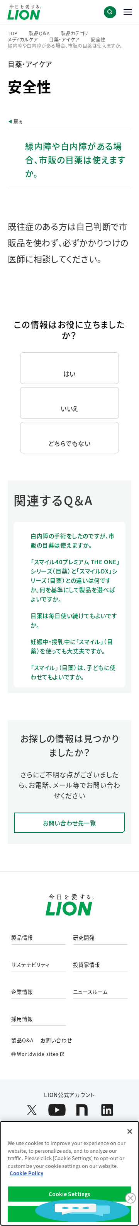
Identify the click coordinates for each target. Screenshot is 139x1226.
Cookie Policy (26, 1173)
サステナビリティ (30, 964)
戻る (18, 121)
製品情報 (22, 937)
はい (69, 373)
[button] (110, 12)
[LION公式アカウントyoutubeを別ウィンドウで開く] (57, 1110)
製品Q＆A (39, 33)
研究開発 (84, 937)
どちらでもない (69, 443)
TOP (13, 33)
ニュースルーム (90, 991)
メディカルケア (23, 39)
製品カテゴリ (74, 33)
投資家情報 (86, 964)
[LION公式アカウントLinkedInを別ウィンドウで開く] (107, 1110)
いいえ (70, 408)
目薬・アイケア (64, 39)
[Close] (129, 1131)
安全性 (98, 39)
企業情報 (22, 991)
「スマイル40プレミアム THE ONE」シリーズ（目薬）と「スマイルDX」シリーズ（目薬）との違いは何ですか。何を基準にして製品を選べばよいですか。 (75, 580)
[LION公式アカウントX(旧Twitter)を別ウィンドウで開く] (32, 1110)
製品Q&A (22, 1040)
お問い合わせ (56, 1040)
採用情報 (22, 1019)
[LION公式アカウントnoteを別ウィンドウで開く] (82, 1110)
